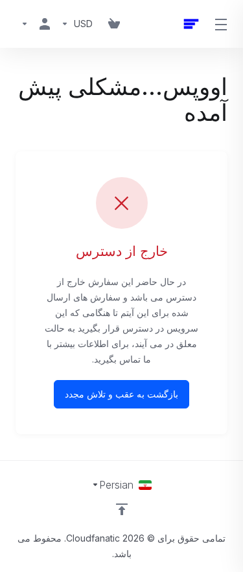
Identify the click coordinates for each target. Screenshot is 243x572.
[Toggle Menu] (222, 24)
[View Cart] (114, 24)
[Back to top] (122, 509)
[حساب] (36, 24)
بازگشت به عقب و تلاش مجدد (121, 393)
